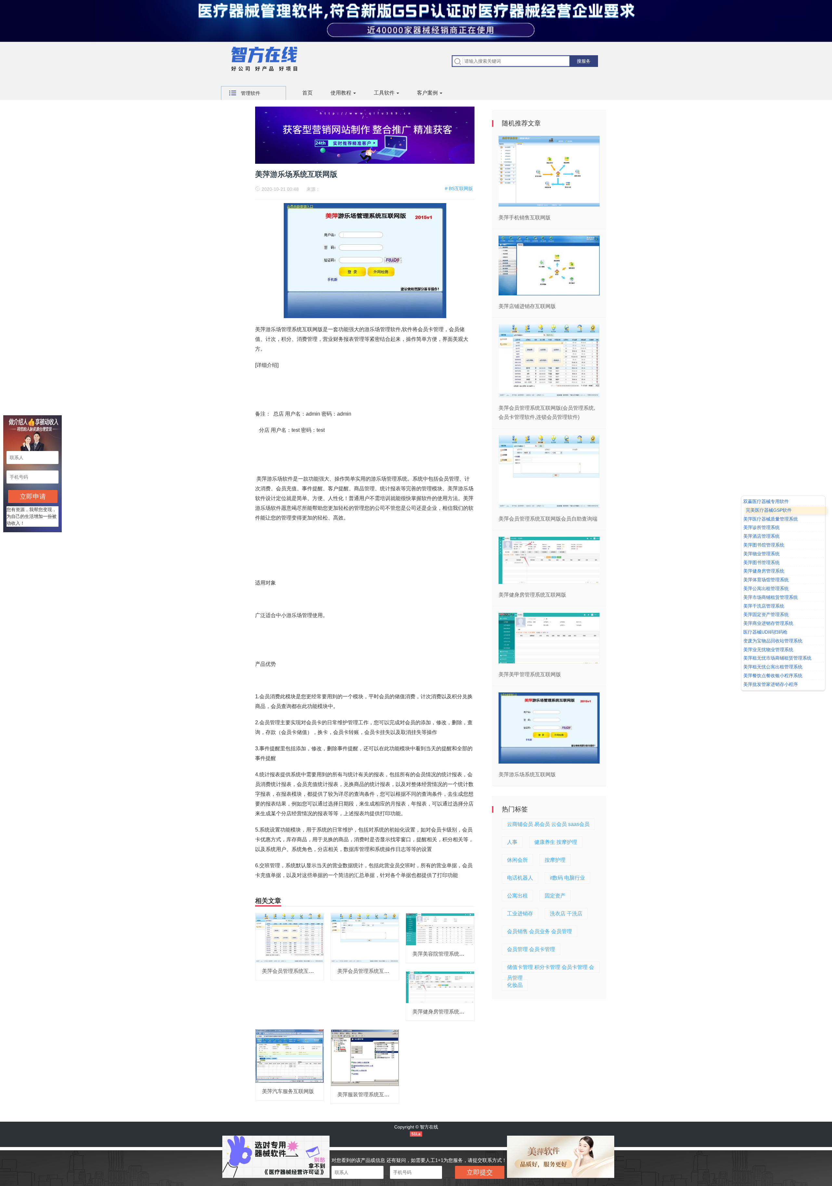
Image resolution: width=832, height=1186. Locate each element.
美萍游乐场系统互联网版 (527, 774)
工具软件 (385, 93)
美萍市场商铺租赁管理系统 (770, 597)
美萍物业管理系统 (761, 553)
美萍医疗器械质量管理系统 (770, 519)
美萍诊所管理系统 (761, 527)
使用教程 (342, 93)
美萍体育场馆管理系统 (766, 579)
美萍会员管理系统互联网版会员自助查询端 (386, 971)
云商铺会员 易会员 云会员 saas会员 (548, 824)
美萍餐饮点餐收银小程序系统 (772, 675)
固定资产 (555, 895)
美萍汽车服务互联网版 (288, 1091)
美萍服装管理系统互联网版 (368, 1094)
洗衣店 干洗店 (566, 913)
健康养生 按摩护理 (555, 842)
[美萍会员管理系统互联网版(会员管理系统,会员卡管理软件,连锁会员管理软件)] (289, 937)
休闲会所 (517, 860)
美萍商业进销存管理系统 (768, 623)
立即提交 (480, 1172)
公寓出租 (517, 895)
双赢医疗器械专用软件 (766, 501)
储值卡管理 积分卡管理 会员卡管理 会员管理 (550, 968)
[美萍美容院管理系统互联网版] (440, 928)
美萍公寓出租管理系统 (766, 588)
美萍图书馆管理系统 (763, 545)
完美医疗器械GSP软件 (769, 510)
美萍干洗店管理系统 (763, 606)
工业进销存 (520, 913)
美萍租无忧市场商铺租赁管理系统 (777, 658)
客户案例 (428, 93)
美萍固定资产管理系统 (766, 614)
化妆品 (515, 985)
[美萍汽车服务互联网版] (289, 1055)
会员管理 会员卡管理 (531, 949)
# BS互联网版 (459, 188)
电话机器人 (520, 878)
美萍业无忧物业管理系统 (768, 649)
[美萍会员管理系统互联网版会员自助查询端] (365, 937)
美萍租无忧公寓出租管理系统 (772, 666)
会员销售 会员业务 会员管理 (539, 931)
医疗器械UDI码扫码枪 (765, 632)
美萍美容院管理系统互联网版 (446, 954)
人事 (512, 842)
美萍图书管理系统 (761, 562)
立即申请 (33, 496)
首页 (307, 93)
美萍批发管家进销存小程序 (770, 684)
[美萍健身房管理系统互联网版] (440, 986)
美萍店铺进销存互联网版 (527, 306)
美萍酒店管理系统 (761, 536)
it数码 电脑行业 (567, 878)
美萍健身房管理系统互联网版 (446, 1011)
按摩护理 (555, 860)
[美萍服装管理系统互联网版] (365, 1057)
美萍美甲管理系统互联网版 (530, 674)
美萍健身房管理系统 (763, 571)
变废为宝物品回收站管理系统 (772, 640)
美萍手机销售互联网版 (525, 217)
